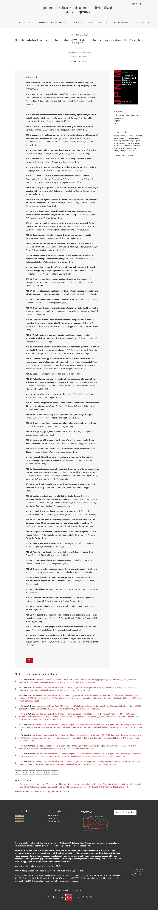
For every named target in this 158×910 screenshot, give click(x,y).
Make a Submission (125, 812)
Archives (43, 22)
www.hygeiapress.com (68, 881)
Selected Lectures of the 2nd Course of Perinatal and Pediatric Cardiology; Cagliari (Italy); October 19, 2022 (81, 746)
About (90, 22)
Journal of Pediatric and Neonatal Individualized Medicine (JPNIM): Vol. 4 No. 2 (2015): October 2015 (83, 756)
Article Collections (142, 22)
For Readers (53, 815)
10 (48, 772)
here (34, 866)
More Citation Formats (125, 155)
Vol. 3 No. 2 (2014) (79, 35)
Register (134, 4)
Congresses (103, 22)
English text (33, 871)
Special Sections (121, 22)
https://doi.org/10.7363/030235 (79, 52)
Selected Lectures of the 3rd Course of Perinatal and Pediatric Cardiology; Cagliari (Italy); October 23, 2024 (81, 680)
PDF (29, 660)
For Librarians (54, 821)
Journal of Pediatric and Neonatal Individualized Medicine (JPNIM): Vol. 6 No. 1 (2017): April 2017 (76, 764)
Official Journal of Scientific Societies (67, 22)
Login (140, 4)
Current (31, 22)
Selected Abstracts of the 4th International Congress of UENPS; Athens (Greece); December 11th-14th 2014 (81, 687)
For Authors (53, 818)
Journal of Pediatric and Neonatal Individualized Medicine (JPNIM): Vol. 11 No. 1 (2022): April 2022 (59, 709)
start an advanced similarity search (41, 791)
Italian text (43, 871)
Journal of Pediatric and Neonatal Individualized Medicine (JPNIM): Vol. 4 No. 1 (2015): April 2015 (87, 787)
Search (22, 22)
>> (56, 772)
